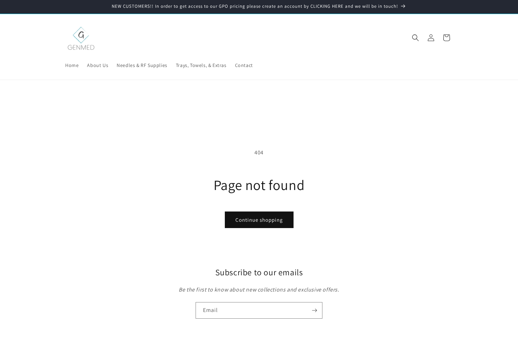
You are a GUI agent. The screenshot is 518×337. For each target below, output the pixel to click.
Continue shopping (259, 219)
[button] (415, 37)
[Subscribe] (314, 310)
